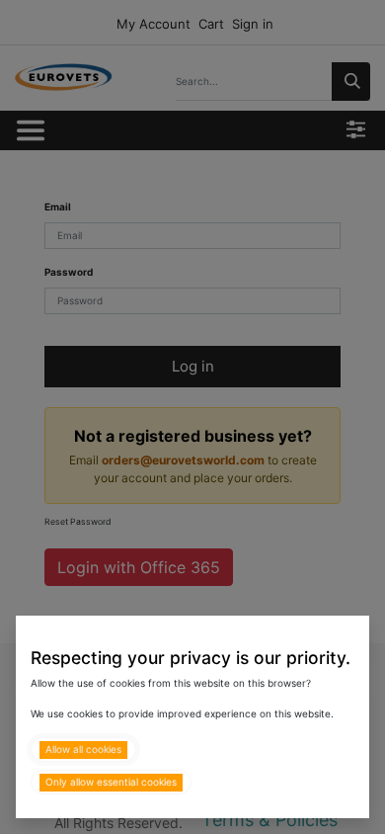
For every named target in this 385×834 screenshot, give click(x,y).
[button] (83, 749)
